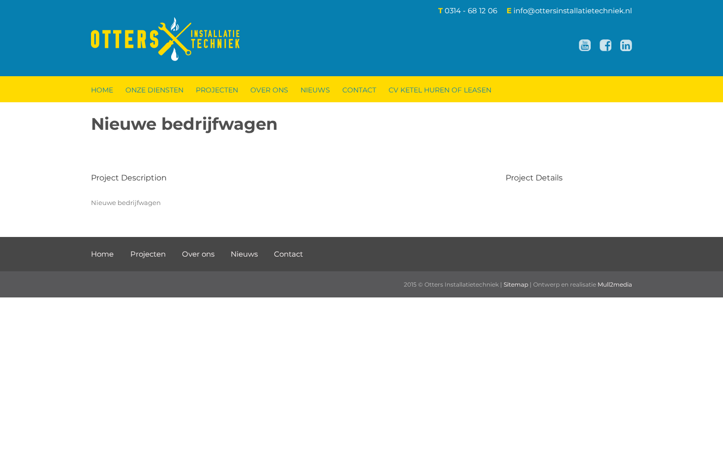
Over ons (198, 254)
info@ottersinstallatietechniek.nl (572, 10)
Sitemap (516, 284)
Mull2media (615, 284)
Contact (288, 254)
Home (103, 254)
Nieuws (244, 254)
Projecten (148, 254)
